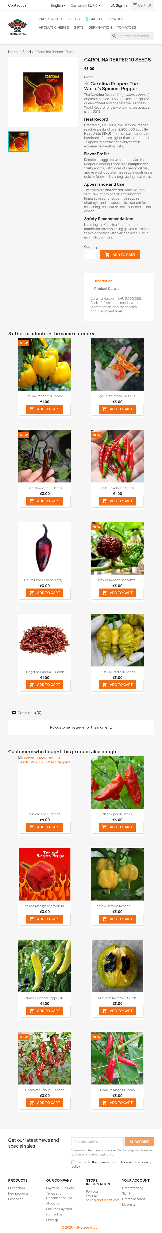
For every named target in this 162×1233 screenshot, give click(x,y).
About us (52, 1203)
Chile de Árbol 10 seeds (117, 488)
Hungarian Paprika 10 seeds (45, 672)
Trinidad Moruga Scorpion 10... (44, 906)
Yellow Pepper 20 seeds (44, 396)
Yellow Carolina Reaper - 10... (117, 906)
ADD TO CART (44, 409)
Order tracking (132, 1188)
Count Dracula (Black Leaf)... (44, 580)
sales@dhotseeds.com (102, 1200)
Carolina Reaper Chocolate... (117, 580)
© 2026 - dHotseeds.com (81, 1227)
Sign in (127, 1193)
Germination (100, 27)
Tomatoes (126, 27)
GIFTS (79, 27)
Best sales (15, 1199)
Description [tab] (103, 281)
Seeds (74, 19)
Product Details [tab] (106, 288)
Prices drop (16, 1188)
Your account (136, 1180)
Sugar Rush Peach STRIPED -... (117, 396)
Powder (116, 19)
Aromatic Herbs (54, 27)
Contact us (17, 5)
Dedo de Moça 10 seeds (117, 1090)
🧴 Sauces (94, 19)
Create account (133, 1199)
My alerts (128, 1204)
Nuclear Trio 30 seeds (44, 814)
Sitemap (52, 1220)
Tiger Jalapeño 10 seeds (44, 488)
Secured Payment (59, 1209)
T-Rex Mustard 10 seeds (117, 672)
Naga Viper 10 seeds (117, 814)
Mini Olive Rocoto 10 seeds (117, 998)
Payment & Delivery (60, 1188)
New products (18, 1193)
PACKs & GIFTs (51, 19)
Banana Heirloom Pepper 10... (45, 998)
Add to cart (120, 254)
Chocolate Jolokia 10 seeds (44, 1090)
